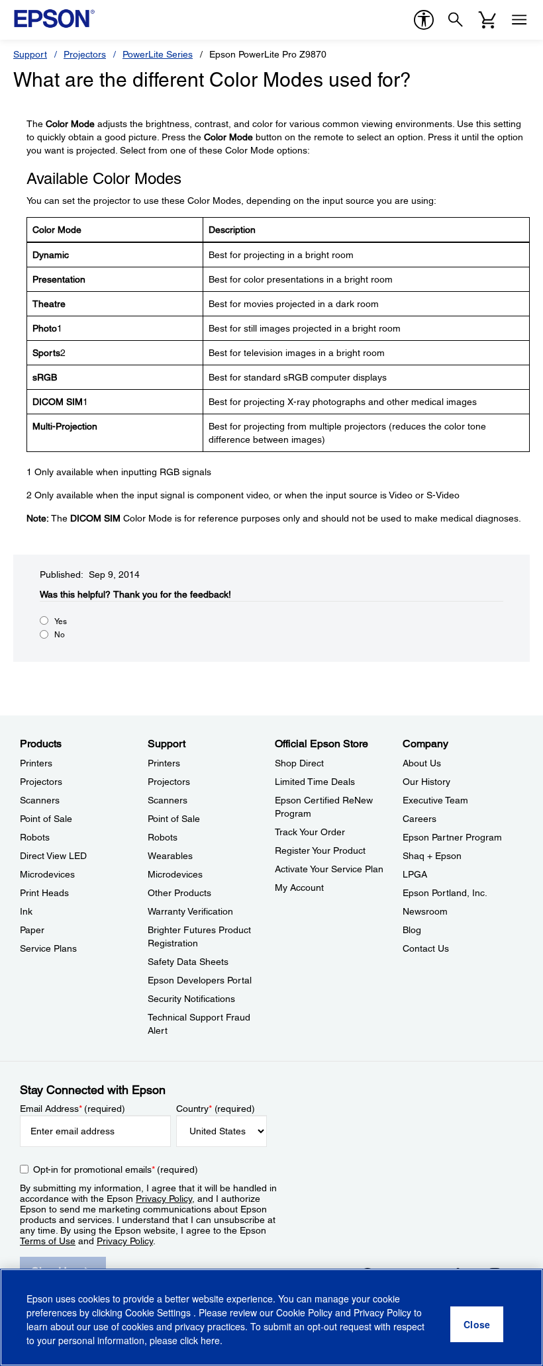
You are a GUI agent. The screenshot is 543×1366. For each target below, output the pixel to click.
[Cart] (487, 19)
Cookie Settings (159, 1312)
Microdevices (47, 874)
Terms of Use (47, 1241)
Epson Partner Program (452, 837)
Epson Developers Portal (200, 980)
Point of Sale (46, 818)
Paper (32, 930)
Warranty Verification (190, 911)
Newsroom (425, 911)
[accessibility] (423, 19)
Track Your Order (310, 832)
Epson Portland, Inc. (445, 893)
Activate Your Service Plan (329, 869)
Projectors (85, 54)
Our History (426, 781)
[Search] (455, 19)
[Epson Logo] (54, 18)
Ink (26, 911)
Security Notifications (191, 998)
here (210, 1340)
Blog (412, 930)
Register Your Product (320, 850)
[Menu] (519, 19)
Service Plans (48, 948)
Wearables (170, 855)
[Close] (476, 1324)
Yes (60, 621)
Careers (419, 818)
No (59, 634)
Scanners (40, 800)
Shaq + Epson (432, 855)
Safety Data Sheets (188, 961)
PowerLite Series (158, 54)
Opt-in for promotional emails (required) (115, 1169)
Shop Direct (299, 763)
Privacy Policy (164, 1198)
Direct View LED (53, 855)
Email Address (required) (72, 1108)
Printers (36, 763)
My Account (299, 887)
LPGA (415, 874)
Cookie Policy (304, 1312)
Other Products (179, 893)
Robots (35, 837)
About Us (422, 763)
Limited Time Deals (315, 781)
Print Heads (44, 893)
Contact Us (426, 948)
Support (30, 54)
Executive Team (435, 800)
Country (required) (215, 1108)
